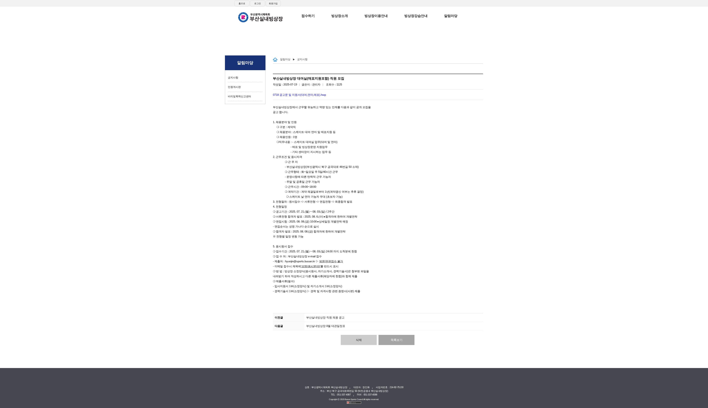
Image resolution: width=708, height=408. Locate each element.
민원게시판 (234, 86)
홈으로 (242, 3)
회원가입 (273, 3)
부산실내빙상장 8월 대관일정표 (325, 326)
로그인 (257, 3)
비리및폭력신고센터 (239, 96)
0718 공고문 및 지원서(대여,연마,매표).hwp (299, 94)
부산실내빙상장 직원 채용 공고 (325, 317)
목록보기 (396, 340)
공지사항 (233, 77)
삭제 (359, 340)
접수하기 (470, 18)
